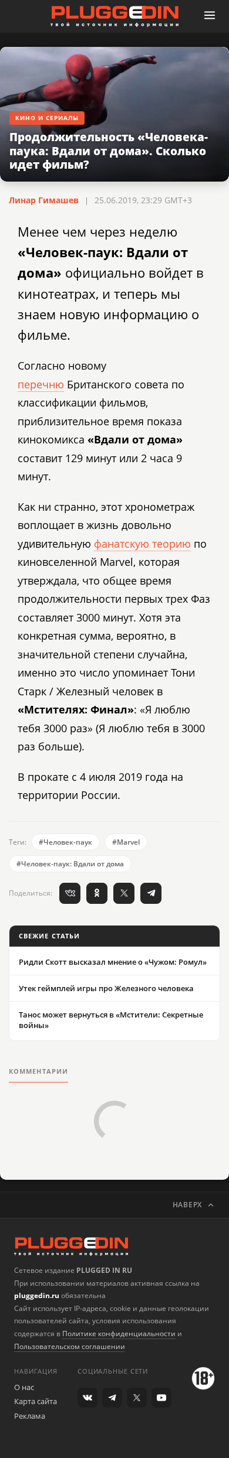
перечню (41, 384)
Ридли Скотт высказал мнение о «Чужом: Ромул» (113, 962)
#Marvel (126, 842)
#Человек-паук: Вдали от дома (70, 864)
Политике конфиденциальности (119, 1334)
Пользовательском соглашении (69, 1346)
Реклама (29, 1416)
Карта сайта (35, 1401)
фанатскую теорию (142, 544)
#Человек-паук (65, 842)
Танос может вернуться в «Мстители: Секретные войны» (111, 1019)
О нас (24, 1387)
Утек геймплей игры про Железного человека (106, 988)
